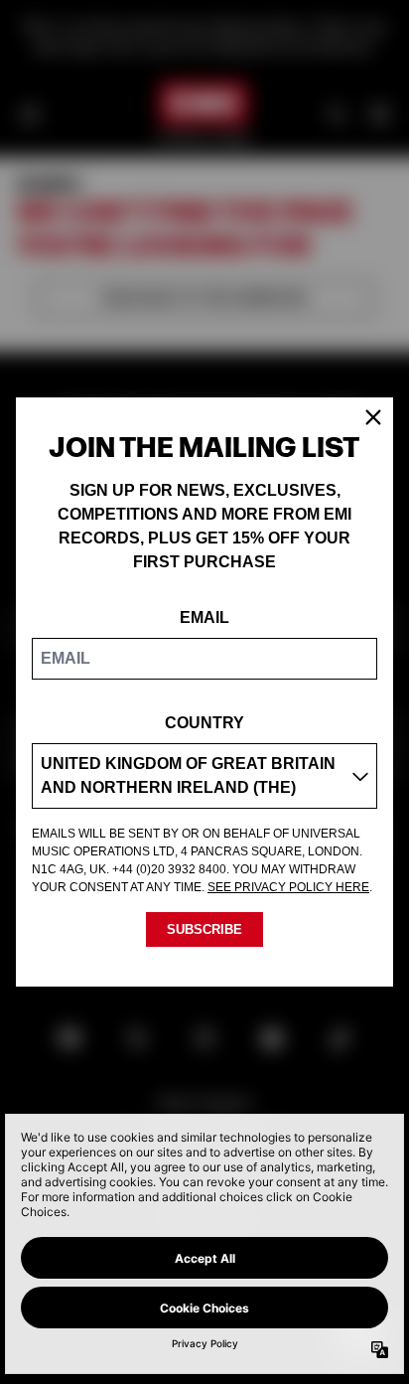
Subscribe (204, 929)
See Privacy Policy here (288, 887)
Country (204, 722)
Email (204, 617)
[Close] (373, 417)
